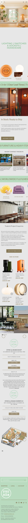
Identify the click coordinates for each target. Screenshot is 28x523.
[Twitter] (26, 504)
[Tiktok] (24, 504)
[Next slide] (25, 72)
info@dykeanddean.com (9, 515)
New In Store (14, 257)
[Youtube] (21, 504)
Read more (16, 414)
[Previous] (3, 349)
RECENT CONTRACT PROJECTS (14, 151)
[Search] (4, 2)
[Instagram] (19, 504)
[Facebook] (16, 504)
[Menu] (1, 2)
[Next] (24, 349)
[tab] (2, 360)
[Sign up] (24, 482)
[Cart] (26, 2)
